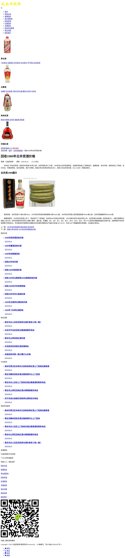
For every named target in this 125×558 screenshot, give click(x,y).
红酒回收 (8, 23)
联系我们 (8, 33)
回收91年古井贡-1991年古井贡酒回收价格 (21, 229)
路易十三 (9, 148)
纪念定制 (37, 63)
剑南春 (6, 120)
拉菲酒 (3, 148)
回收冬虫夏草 (9, 28)
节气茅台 (30, 63)
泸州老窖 (9, 91)
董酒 (24, 91)
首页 (6, 12)
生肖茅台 (24, 63)
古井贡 (11, 120)
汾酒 (14, 91)
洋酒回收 (8, 26)
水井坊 (28, 91)
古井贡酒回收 (18, 150)
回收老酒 (8, 21)
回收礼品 (8, 14)
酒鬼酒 (16, 120)
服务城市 (15, 148)
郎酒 (2, 120)
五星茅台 (10, 63)
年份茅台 (17, 63)
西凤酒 (22, 120)
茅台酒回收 (8, 19)
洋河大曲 (19, 91)
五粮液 (3, 91)
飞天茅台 (4, 63)
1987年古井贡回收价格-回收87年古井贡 (20, 227)
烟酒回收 (8, 16)
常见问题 (8, 30)
